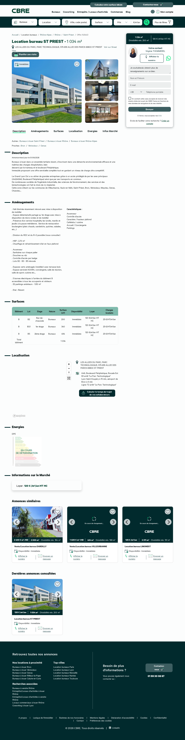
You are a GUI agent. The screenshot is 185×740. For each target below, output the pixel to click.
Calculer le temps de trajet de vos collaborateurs (99, 393)
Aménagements (40, 131)
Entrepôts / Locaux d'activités (92, 11)
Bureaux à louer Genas (22, 672)
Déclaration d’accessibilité (122, 717)
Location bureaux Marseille (65, 672)
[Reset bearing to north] (69, 372)
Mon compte (166, 11)
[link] (24, 557)
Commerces (117, 11)
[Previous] (16, 522)
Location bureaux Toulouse (65, 678)
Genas (43, 145)
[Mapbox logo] (19, 415)
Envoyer (149, 109)
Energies (92, 131)
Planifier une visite (28, 54)
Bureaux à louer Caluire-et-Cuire (26, 678)
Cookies (143, 717)
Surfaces (59, 131)
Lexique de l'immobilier (43, 717)
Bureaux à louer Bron (21, 666)
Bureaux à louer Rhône (58, 140)
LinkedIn (116, 727)
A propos (22, 717)
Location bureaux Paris (63, 666)
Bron (23, 145)
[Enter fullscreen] (69, 378)
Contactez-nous (150, 4)
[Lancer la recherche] (147, 21)
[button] (26, 22)
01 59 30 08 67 (156, 676)
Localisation (76, 131)
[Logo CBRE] (30, 11)
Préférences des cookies (101, 720)
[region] (42, 389)
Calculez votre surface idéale (108, 4)
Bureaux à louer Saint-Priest (32, 140)
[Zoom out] (69, 368)
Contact (80, 720)
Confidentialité (160, 717)
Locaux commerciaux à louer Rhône (28, 702)
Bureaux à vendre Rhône (23, 688)
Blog (128, 11)
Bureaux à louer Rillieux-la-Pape (26, 675)
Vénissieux (33, 145)
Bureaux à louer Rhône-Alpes (84, 140)
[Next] (58, 522)
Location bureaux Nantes (64, 675)
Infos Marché (110, 131)
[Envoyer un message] (168, 58)
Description (19, 131)
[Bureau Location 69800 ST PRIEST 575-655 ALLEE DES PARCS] (47, 91)
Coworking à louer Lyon (23, 705)
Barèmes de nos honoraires (71, 717)
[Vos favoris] (152, 12)
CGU (160, 115)
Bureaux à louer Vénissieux (24, 669)
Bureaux (56, 11)
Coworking (68, 11)
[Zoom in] (69, 364)
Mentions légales (97, 717)
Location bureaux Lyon (63, 669)
